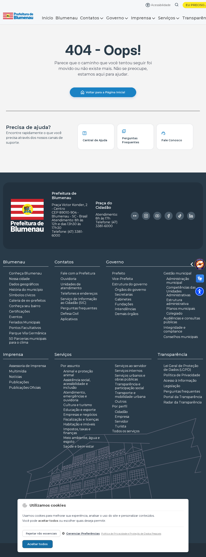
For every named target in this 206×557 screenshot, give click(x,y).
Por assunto (70, 366)
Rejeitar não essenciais (41, 533)
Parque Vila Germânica (27, 333)
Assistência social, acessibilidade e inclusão (76, 384)
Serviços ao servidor (130, 366)
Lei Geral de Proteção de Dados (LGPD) (181, 368)
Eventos (15, 317)
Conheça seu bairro (24, 306)
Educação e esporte (79, 410)
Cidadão (121, 412)
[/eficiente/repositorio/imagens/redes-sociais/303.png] (146, 216)
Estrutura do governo (129, 284)
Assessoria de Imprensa (27, 366)
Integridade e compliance (174, 329)
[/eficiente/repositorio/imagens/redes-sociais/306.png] (180, 216)
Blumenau (67, 18)
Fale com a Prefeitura (78, 273)
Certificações (19, 311)
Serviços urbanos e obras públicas (130, 377)
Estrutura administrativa (177, 302)
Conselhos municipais (181, 337)
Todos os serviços (125, 431)
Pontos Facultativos (25, 328)
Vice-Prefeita (122, 279)
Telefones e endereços (79, 293)
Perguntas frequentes (79, 308)
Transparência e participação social (129, 386)
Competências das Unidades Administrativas (181, 291)
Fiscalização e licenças (81, 419)
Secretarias (124, 294)
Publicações (19, 382)
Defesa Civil (70, 314)
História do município (26, 290)
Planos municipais (180, 309)
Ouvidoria (68, 279)
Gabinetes (123, 299)
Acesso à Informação (180, 380)
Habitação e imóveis (79, 424)
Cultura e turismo (77, 405)
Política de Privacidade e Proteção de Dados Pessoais (131, 533)
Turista (120, 426)
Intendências (125, 309)
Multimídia (17, 371)
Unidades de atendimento (71, 286)
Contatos (89, 18)
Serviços (166, 18)
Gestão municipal (178, 273)
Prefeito (118, 273)
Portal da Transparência (183, 397)
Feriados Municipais (24, 322)
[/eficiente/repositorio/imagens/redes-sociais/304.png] (157, 216)
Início (47, 18)
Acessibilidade (161, 5)
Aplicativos (69, 319)
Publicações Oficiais (25, 388)
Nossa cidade (19, 279)
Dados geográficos (24, 284)
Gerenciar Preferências (83, 533)
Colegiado (174, 313)
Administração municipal (177, 281)
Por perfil (119, 406)
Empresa (122, 417)
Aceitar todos (37, 544)
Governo (115, 18)
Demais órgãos (126, 314)
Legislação (172, 386)
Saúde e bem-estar (78, 446)
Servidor (121, 421)
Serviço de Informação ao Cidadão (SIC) (79, 301)
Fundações (124, 304)
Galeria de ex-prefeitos (27, 300)
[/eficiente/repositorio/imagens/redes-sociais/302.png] (135, 216)
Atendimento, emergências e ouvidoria (75, 396)
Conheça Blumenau (25, 273)
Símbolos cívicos (22, 295)
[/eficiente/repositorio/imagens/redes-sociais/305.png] (169, 216)
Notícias (15, 377)
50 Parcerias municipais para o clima (27, 340)
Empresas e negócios (80, 415)
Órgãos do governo (130, 290)
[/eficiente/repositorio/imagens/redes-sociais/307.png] (191, 216)
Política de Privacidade (182, 375)
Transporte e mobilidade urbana (130, 395)
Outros (120, 401)
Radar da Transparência (183, 402)
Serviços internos (128, 371)
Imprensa (141, 18)
